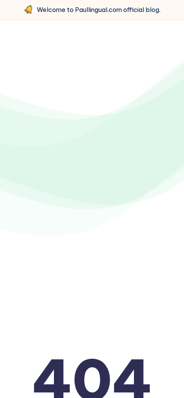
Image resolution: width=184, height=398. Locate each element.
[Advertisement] (92, 133)
